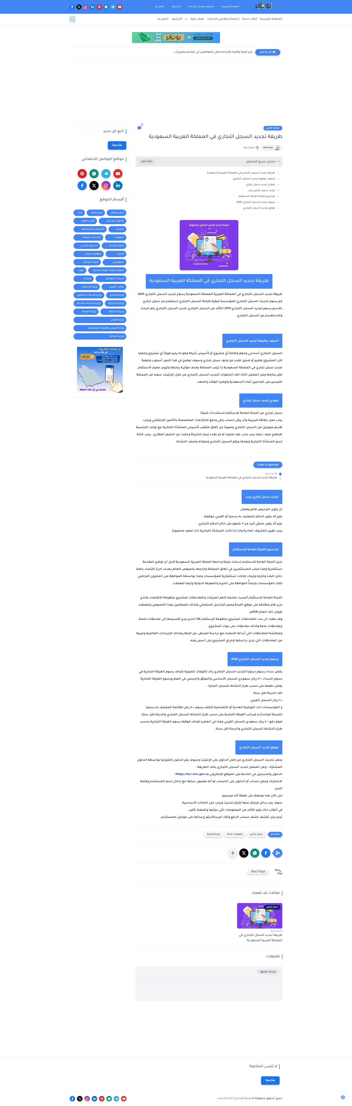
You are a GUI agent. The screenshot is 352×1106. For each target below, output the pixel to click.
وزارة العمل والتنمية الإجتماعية (106, 328)
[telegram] (112, 6)
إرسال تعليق (268, 971)
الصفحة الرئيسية (230, 6)
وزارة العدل (117, 320)
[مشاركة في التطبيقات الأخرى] (232, 853)
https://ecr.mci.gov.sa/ (192, 774)
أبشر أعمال (117, 212)
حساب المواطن (114, 278)
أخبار (80, 212)
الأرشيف (176, 6)
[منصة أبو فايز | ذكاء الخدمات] (264, 6)
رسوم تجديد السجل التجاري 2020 (255, 202)
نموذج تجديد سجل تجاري (260, 184)
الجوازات (119, 237)
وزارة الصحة (89, 311)
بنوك (81, 270)
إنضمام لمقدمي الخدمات (201, 6)
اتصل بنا (159, 6)
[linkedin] (92, 6)
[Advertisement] (176, 92)
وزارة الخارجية (116, 303)
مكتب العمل (116, 287)
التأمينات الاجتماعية (93, 229)
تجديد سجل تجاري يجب (261, 190)
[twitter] (78, 6)
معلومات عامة (235, 834)
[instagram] (85, 6)
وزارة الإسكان (89, 287)
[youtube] (119, 6)
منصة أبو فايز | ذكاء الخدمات (234, 1098)
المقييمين (118, 262)
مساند (87, 278)
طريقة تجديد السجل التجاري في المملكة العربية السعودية (241, 173)
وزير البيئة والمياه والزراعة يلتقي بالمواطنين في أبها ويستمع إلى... (212, 52)
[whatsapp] (106, 6)
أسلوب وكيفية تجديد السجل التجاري (254, 178)
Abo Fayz (268, 148)
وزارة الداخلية (116, 311)
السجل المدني (89, 245)
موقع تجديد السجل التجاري (259, 208)
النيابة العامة (90, 262)
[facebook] (72, 6)
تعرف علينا (197, 19)
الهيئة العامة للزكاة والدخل (108, 270)
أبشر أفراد (96, 212)
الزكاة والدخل (116, 245)
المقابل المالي (93, 254)
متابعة (117, 145)
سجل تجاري (273, 128)
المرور (120, 254)
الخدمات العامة (92, 237)
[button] (265, 853)
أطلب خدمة (249, 19)
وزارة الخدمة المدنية (89, 303)
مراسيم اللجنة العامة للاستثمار (257, 196)
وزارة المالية (117, 336)
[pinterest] (99, 6)
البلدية (120, 229)
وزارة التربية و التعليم (89, 295)
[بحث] (72, 19)
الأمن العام (88, 221)
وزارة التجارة (213, 834)
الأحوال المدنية (115, 221)
